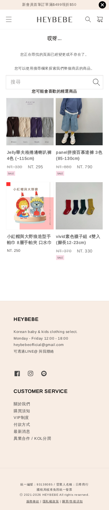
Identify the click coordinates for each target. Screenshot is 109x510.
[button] (8, 19)
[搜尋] (96, 82)
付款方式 (22, 424)
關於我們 (22, 404)
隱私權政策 (51, 501)
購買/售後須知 (72, 501)
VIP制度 (21, 417)
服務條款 (32, 501)
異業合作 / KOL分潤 (32, 438)
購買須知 (22, 411)
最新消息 (22, 431)
